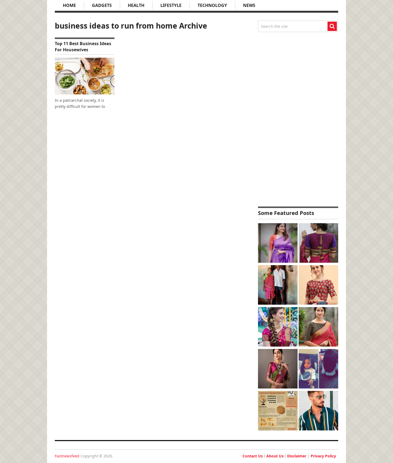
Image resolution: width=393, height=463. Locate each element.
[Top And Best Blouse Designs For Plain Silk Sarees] (278, 243)
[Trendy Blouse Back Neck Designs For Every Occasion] (318, 243)
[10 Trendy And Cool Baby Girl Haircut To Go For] (318, 369)
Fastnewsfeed (67, 455)
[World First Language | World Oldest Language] (278, 411)
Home (69, 5)
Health (136, 5)
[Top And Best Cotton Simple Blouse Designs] (318, 285)
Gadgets (102, 5)
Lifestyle (171, 5)
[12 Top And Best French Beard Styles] (318, 411)
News (249, 5)
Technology (212, 5)
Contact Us (252, 455)
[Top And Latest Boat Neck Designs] (318, 327)
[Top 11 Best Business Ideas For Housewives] (84, 76)
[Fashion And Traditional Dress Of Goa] (278, 285)
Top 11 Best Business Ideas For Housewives (83, 46)
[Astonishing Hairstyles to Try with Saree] (278, 327)
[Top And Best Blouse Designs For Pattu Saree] (278, 369)
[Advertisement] (298, 119)
